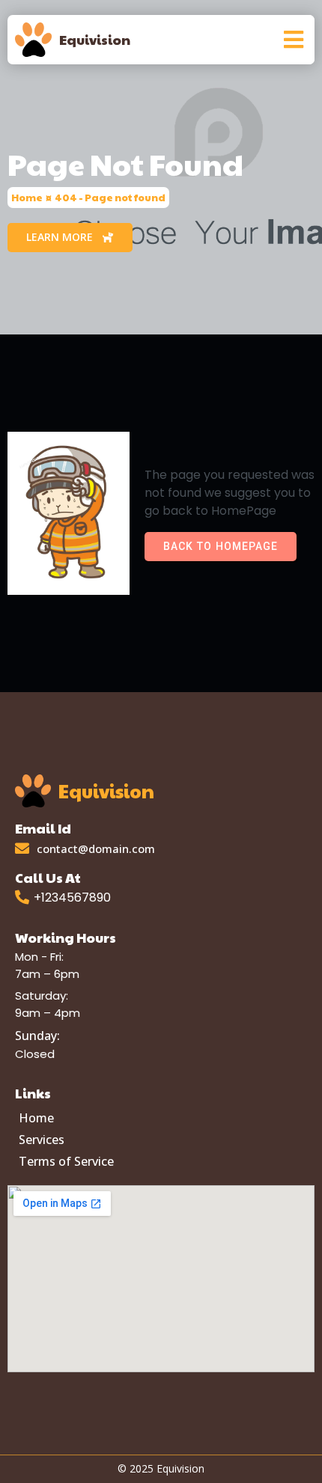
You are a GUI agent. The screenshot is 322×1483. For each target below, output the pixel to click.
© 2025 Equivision (161, 1468)
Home (27, 197)
